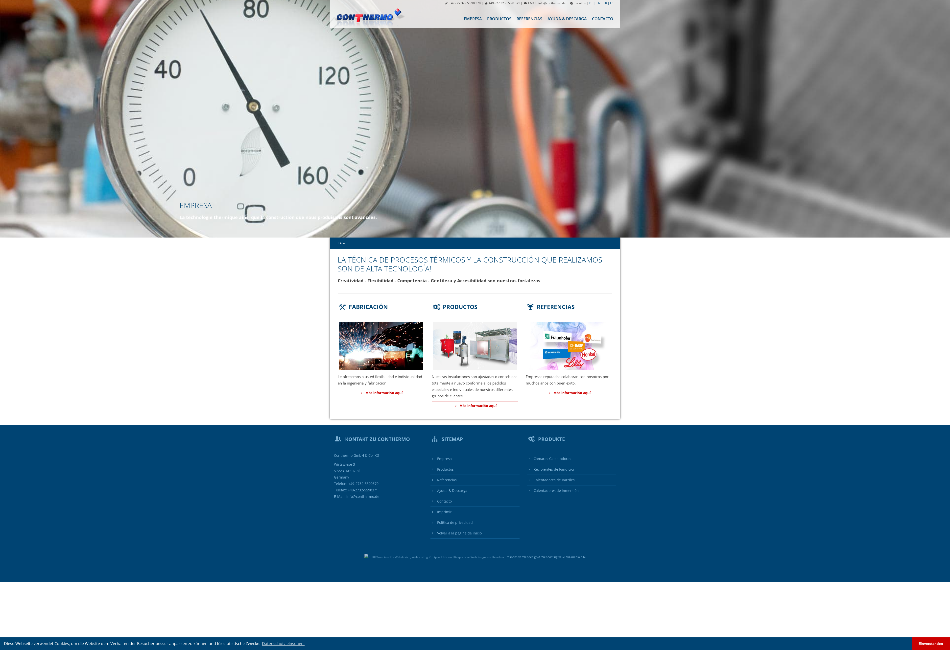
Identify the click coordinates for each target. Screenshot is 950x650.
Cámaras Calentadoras (552, 459)
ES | (613, 3)
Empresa (473, 19)
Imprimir (444, 512)
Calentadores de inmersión (556, 490)
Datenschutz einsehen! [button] (283, 643)
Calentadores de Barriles (554, 480)
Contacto (602, 19)
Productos (499, 19)
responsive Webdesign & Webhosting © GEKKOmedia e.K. (546, 557)
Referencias (529, 19)
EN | (599, 3)
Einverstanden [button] (931, 644)
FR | (606, 3)
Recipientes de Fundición (554, 469)
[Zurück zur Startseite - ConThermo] (371, 17)
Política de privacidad (454, 522)
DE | (592, 3)
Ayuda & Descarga (567, 19)
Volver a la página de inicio (459, 533)
